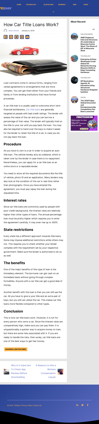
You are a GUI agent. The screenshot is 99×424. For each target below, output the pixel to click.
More (86, 4)
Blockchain (48, 4)
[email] (27, 37)
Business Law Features (15, 349)
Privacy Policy (26, 405)
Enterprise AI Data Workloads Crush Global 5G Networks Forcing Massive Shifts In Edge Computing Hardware (88, 65)
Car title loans (33, 109)
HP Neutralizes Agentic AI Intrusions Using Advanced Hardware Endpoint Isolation (89, 86)
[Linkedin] (77, 405)
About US (38, 405)
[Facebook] (88, 405)
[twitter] (16, 37)
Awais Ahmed (13, 31)
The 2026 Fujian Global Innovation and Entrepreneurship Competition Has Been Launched (88, 106)
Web (74, 4)
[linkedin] (22, 37)
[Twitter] (82, 405)
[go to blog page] (93, 29)
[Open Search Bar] (53, 11)
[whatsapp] (11, 37)
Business (61, 4)
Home (19, 4)
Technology (31, 4)
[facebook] (6, 37)
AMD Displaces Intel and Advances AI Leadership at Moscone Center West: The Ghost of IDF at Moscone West (89, 44)
